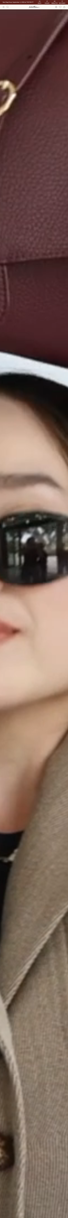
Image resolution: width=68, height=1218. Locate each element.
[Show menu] (3, 7)
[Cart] (64, 7)
